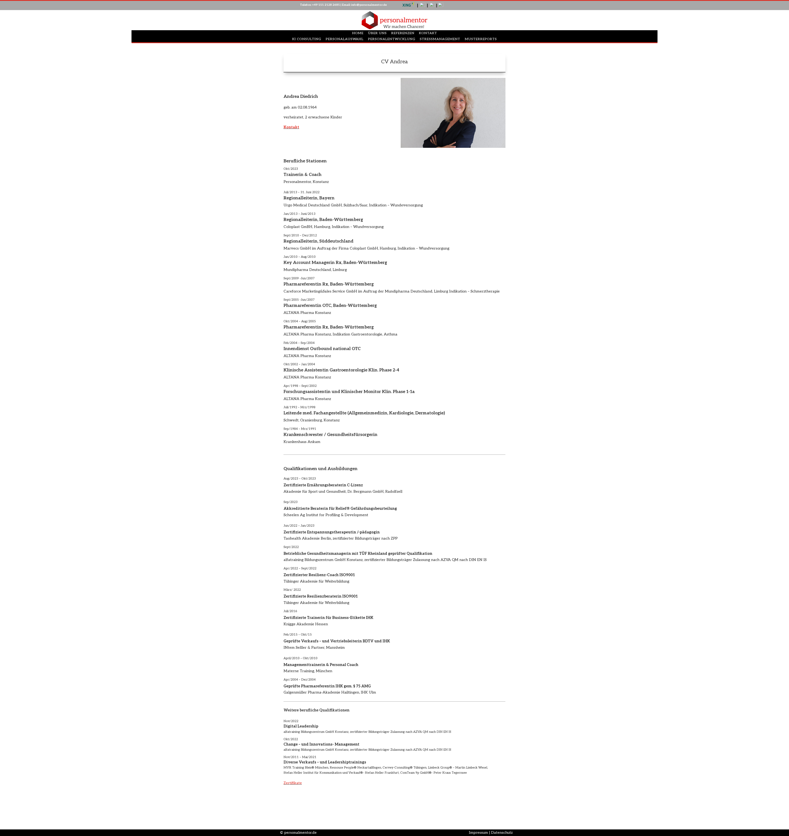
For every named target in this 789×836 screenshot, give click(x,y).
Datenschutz (502, 832)
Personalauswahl (344, 39)
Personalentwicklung (391, 39)
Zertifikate (293, 783)
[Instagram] (432, 5)
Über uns (377, 33)
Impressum (478, 832)
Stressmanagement (440, 39)
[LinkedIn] (422, 5)
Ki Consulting (306, 39)
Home (357, 33)
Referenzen (402, 33)
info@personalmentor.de (369, 5)
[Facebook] (440, 5)
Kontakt (428, 33)
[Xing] (408, 5)
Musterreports (481, 39)
